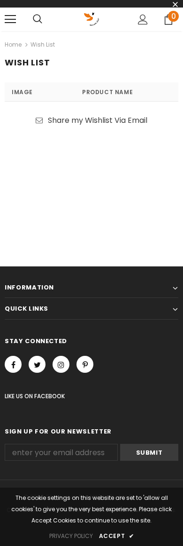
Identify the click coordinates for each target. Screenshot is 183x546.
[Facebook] (13, 364)
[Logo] (91, 19)
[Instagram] (61, 364)
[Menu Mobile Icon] (10, 19)
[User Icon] (143, 19)
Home (13, 44)
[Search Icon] (37, 19)
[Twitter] (37, 364)
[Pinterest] (84, 364)
